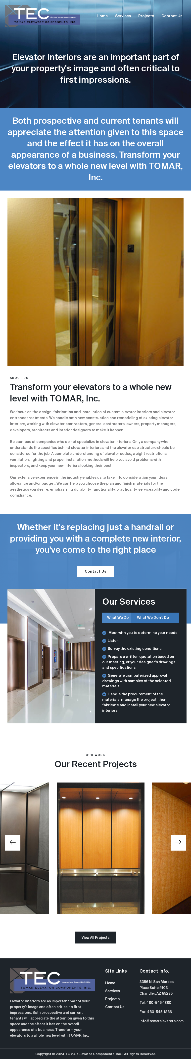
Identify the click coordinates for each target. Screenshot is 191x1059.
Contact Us (171, 15)
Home (102, 15)
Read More (96, 864)
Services (123, 15)
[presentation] (12, 843)
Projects (146, 15)
